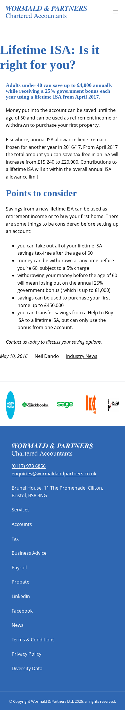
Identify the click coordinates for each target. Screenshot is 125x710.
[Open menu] (115, 11)
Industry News (81, 356)
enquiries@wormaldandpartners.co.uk (54, 473)
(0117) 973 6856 (29, 466)
